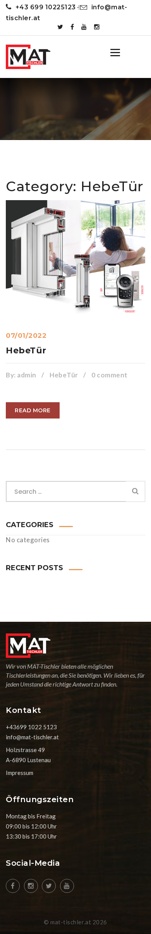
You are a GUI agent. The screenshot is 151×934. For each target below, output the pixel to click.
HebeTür (26, 350)
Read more (33, 410)
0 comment (109, 375)
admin (26, 375)
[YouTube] (84, 27)
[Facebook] (72, 27)
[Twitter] (60, 27)
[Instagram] (97, 27)
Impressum (19, 772)
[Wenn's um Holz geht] (28, 57)
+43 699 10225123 (45, 7)
